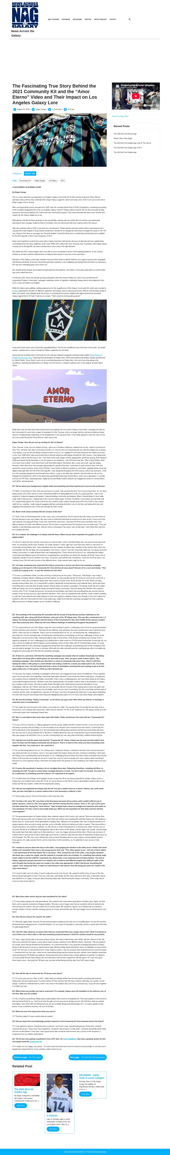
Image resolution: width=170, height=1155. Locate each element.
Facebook (66, 19)
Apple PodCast (100, 19)
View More (22, 1106)
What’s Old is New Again (123, 138)
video (16, 291)
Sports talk (30, 174)
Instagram (77, 19)
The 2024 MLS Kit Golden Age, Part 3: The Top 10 (132, 143)
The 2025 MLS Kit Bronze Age (125, 134)
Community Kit (25, 181)
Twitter (88, 19)
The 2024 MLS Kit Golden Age (125, 152)
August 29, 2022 (23, 109)
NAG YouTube (53, 19)
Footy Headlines (69, 1039)
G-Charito (52, 1115)
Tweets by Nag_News (120, 116)
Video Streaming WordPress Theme (77, 1152)
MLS (63, 181)
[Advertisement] (85, 56)
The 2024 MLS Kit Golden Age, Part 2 (128, 148)
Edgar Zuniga (41, 109)
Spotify (113, 19)
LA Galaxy (53, 181)
